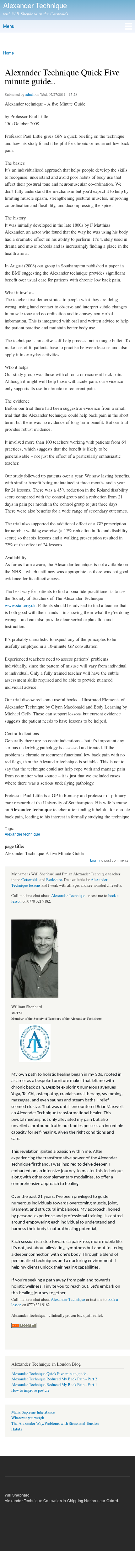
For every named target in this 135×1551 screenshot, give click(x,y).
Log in (95, 860)
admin (30, 94)
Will (8, 1494)
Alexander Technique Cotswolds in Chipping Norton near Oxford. (62, 1500)
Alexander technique (22, 834)
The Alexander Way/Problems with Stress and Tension (55, 1423)
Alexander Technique (68, 895)
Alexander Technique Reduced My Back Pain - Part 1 (54, 1384)
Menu (8, 26)
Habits (16, 1429)
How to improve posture (30, 1390)
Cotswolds (29, 879)
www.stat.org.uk (20, 605)
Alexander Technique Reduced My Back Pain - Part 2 (54, 1379)
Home (8, 53)
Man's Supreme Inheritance (33, 1412)
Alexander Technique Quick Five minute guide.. (49, 1373)
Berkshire (54, 879)
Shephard (21, 1494)
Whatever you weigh (27, 1417)
